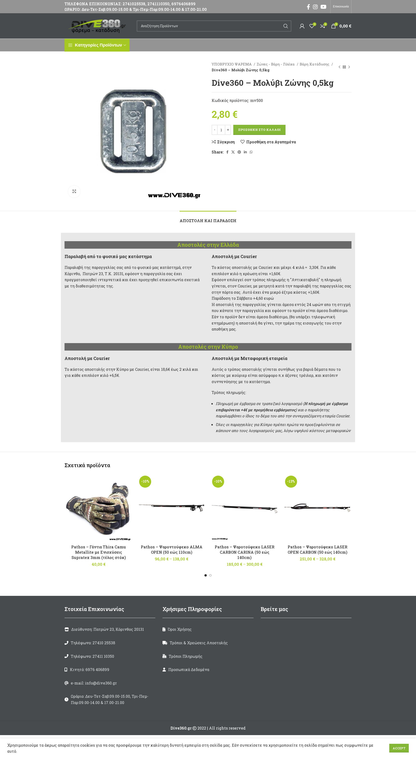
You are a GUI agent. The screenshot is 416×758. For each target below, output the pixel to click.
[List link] (110, 643)
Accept (399, 748)
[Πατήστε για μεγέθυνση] (74, 192)
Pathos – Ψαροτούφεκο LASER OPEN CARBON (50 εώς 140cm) (317, 549)
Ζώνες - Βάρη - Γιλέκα (276, 64)
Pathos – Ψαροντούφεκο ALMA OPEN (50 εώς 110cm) (171, 549)
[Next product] (349, 67)
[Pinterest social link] (239, 152)
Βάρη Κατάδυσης (315, 64)
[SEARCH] (285, 26)
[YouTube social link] (323, 7)
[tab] (208, 218)
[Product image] (171, 508)
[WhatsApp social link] (251, 152)
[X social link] (233, 152)
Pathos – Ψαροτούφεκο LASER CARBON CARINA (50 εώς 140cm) (244, 552)
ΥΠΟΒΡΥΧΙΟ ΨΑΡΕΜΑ (232, 64)
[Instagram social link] (315, 7)
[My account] (302, 26)
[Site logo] (98, 25)
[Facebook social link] (308, 7)
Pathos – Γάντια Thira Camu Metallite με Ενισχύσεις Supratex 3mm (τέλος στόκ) (98, 552)
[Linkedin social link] (245, 152)
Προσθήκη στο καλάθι (259, 129)
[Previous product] (339, 67)
